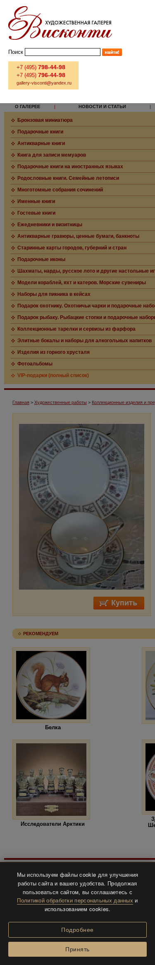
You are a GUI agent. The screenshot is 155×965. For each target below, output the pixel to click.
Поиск (15, 52)
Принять (77, 949)
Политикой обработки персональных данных (75, 900)
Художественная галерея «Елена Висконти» (60, 23)
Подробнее (77, 929)
